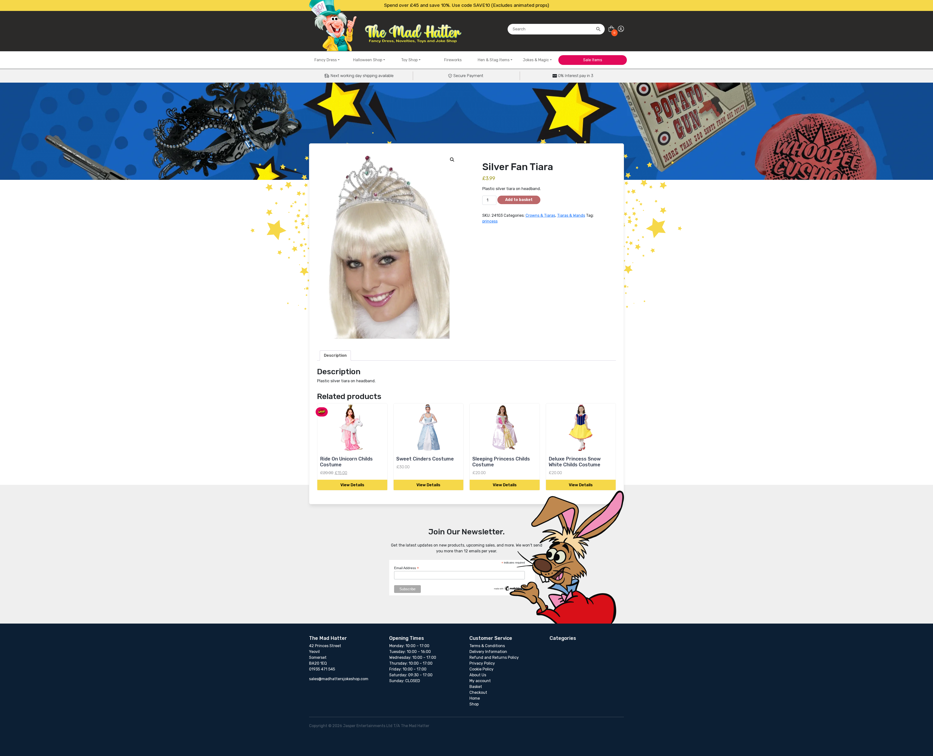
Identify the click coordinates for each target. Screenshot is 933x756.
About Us (477, 675)
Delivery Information (488, 651)
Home (474, 698)
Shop (474, 704)
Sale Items (592, 60)
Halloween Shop (367, 60)
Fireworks (453, 60)
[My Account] (621, 29)
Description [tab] (335, 355)
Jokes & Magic (536, 60)
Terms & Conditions (487, 645)
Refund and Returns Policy (494, 657)
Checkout (478, 692)
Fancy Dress (325, 60)
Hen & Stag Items (494, 60)
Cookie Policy (481, 669)
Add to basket (519, 199)
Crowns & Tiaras (540, 215)
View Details (352, 485)
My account (480, 680)
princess (490, 221)
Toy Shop (409, 60)
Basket (475, 686)
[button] (452, 159)
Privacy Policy (482, 663)
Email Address (406, 568)
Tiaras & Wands (571, 215)
